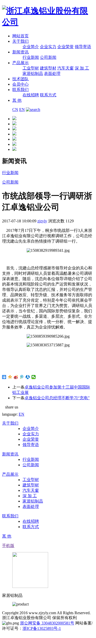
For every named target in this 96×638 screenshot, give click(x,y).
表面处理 (52, 73)
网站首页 (20, 36)
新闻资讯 (20, 52)
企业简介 (31, 46)
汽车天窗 (65, 68)
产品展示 (20, 63)
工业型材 (31, 68)
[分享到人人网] (28, 377)
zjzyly (42, 221)
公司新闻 (48, 57)
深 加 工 (82, 68)
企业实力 (48, 46)
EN (22, 109)
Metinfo (8, 633)
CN (15, 109)
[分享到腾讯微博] (22, 377)
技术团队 (20, 79)
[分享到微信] (33, 377)
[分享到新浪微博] (16, 377)
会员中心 (20, 84)
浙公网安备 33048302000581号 (47, 623)
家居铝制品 (33, 73)
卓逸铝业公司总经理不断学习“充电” (57, 398)
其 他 (17, 100)
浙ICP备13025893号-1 (42, 628)
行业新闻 (31, 57)
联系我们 (20, 89)
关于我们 (20, 41)
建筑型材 (48, 68)
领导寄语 (83, 46)
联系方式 (48, 95)
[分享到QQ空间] (10, 377)
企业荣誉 (65, 46)
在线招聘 (31, 95)
